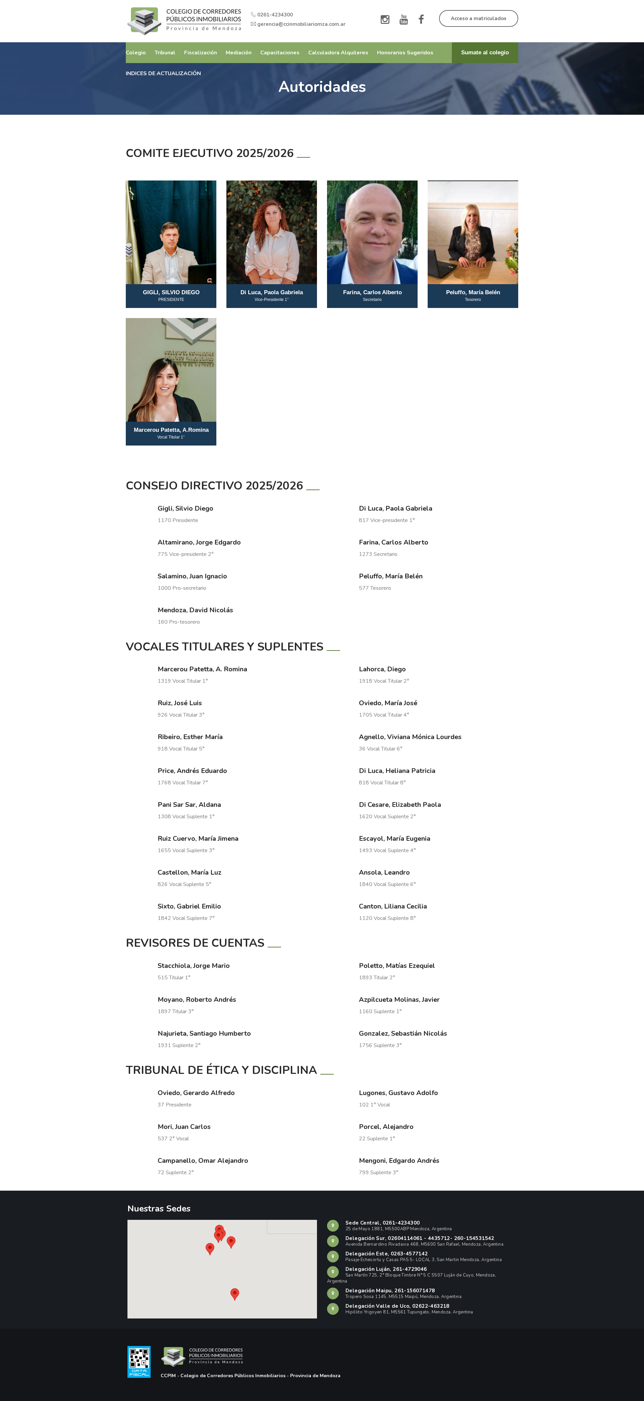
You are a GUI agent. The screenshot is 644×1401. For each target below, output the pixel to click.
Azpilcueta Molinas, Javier (399, 999)
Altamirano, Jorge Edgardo (199, 542)
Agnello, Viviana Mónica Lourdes (410, 736)
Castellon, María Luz (189, 872)
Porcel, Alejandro (386, 1126)
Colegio (136, 52)
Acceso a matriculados (478, 18)
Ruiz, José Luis (180, 703)
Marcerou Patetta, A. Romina (202, 669)
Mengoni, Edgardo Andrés (399, 1160)
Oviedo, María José (388, 703)
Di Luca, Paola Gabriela (395, 508)
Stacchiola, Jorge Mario (194, 965)
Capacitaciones (280, 52)
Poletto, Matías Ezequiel (397, 965)
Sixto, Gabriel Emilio (189, 906)
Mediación (239, 52)
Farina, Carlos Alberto (393, 542)
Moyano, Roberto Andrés (197, 999)
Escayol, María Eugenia (394, 838)
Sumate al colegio (485, 52)
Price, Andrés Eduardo (192, 770)
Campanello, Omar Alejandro (203, 1160)
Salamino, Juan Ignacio (192, 576)
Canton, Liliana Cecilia (393, 906)
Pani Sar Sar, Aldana (189, 804)
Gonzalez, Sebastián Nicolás (403, 1033)
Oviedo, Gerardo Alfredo (196, 1092)
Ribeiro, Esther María (190, 736)
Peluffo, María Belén (391, 576)
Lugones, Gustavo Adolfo (398, 1092)
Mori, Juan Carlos (184, 1126)
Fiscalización (200, 52)
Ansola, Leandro (384, 872)
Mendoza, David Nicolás (195, 610)
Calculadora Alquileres (338, 52)
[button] (234, 1294)
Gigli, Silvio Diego (185, 508)
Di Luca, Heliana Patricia (397, 770)
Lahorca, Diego (382, 669)
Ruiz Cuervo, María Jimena (198, 838)
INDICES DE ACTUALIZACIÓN (163, 73)
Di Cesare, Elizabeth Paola (400, 804)
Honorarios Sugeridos (405, 52)
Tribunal (165, 52)
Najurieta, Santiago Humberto (204, 1033)
